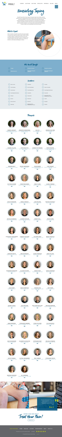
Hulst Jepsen (8, 3)
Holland (12, 95)
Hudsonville (30, 95)
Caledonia (29, 84)
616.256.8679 (33, 431)
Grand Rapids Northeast (48, 90)
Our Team (33, 3)
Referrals (46, 3)
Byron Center (13, 84)
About (45, 428)
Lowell (45, 98)
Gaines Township (47, 87)
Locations (27, 3)
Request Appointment (14, 428)
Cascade (45, 84)
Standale (45, 101)
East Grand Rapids (31, 87)
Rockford (29, 101)
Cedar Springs (13, 87)
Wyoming (12, 104)
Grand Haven (13, 90)
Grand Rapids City (31, 90)
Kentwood (29, 98)
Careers (22, 3)
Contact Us (31, 420)
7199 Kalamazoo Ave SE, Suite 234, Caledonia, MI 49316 (23, 431)
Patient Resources (38, 428)
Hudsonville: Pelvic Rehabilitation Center (48, 96)
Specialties (40, 3)
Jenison (12, 98)
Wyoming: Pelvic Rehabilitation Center (31, 104)
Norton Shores (13, 101)
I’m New (21, 428)
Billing (51, 3)
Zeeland (45, 104)
